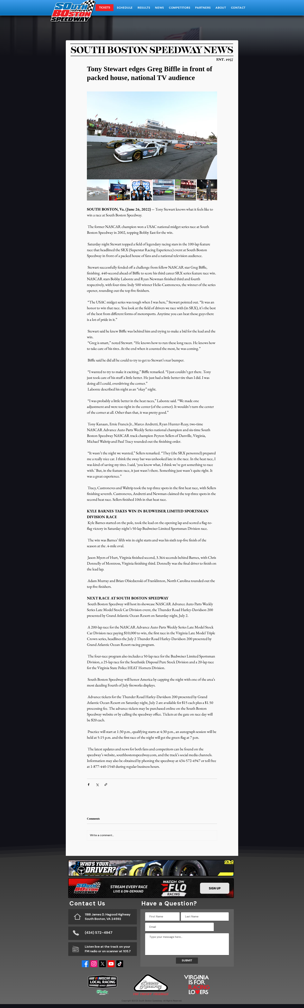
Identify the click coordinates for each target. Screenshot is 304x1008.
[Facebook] (85, 963)
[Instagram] (93, 963)
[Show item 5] (185, 190)
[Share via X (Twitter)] (97, 784)
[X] (102, 963)
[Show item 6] (207, 190)
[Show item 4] (163, 190)
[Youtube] (111, 963)
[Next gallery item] (213, 135)
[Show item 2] (119, 190)
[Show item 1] (97, 190)
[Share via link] (105, 784)
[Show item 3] (141, 190)
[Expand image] (152, 135)
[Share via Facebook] (88, 784)
